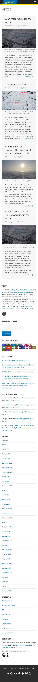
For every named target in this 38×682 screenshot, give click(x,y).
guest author (6, 614)
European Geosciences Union (20, 292)
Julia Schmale (8, 157)
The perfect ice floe (15, 84)
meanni (4, 398)
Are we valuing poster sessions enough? (14, 360)
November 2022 (7, 472)
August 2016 (6, 559)
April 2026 (5, 445)
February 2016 (6, 563)
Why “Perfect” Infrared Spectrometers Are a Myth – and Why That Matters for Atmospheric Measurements (18, 385)
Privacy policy (31, 668)
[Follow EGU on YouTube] (15, 673)
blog (13, 290)
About (5, 668)
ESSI (21, 345)
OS (24, 347)
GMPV (8, 347)
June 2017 (5, 545)
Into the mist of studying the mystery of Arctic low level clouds (18, 150)
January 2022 (6, 481)
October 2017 (6, 536)
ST (7, 350)
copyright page (11, 651)
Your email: (5, 325)
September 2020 (7, 513)
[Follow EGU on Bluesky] (26, 673)
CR (13, 345)
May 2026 (5, 440)
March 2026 (5, 449)
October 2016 (6, 554)
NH (16, 347)
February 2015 (6, 591)
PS (27, 347)
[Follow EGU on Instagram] (11, 673)
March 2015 (5, 586)
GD (28, 345)
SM (30, 347)
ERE (17, 345)
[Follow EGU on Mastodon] (23, 673)
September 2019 (7, 518)
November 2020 (7, 509)
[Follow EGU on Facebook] (19, 673)
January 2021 (6, 504)
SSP (34, 347)
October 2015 (6, 568)
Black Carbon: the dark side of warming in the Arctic (17, 215)
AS (3, 345)
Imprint (21, 668)
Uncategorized (6, 624)
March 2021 (5, 495)
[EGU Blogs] (10, 4)
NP (20, 347)
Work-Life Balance (7, 633)
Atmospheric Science (8, 605)
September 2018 (7, 527)
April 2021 (5, 490)
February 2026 (6, 454)
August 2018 (6, 531)
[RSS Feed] (30, 673)
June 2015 (5, 582)
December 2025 (7, 463)
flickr (32, 51)
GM (4, 347)
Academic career (7, 601)
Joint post (5, 619)
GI (31, 345)
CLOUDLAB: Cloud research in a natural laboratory (17, 372)
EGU (3, 610)
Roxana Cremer (25, 306)
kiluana (4, 405)
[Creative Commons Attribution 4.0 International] (3, 656)
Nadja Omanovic (7, 308)
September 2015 (7, 573)
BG (7, 345)
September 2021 (7, 486)
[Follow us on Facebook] (4, 314)
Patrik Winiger (9, 222)
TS (10, 350)
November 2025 (7, 468)
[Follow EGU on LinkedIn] (8, 673)
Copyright (13, 668)
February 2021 (6, 499)
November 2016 (7, 550)
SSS (4, 350)
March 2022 (5, 477)
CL (10, 345)
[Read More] (29, 76)
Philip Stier (29, 308)
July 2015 (5, 577)
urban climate (6, 628)
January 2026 (6, 458)
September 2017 (7, 541)
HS (13, 347)
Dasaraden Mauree (10, 25)
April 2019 (5, 522)
